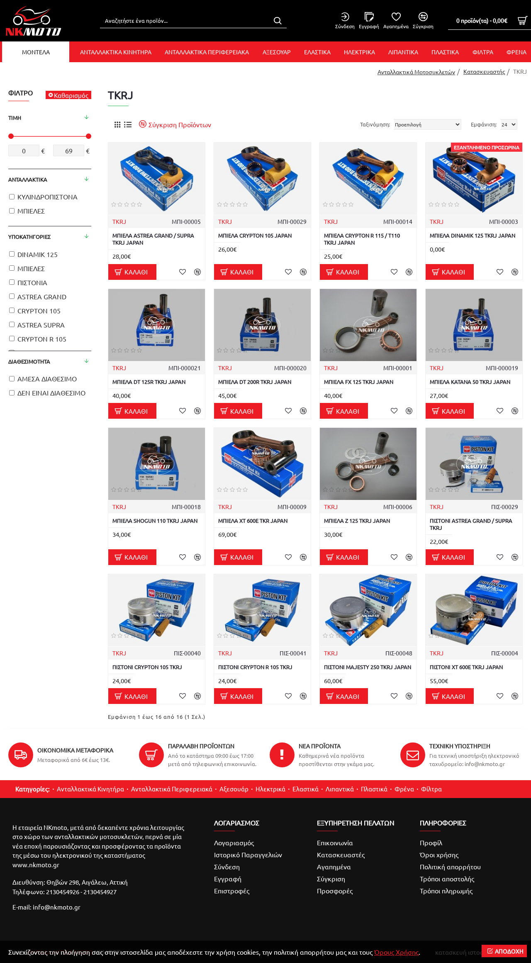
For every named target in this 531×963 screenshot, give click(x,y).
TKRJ (119, 221)
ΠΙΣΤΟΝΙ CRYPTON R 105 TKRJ (255, 667)
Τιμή (14, 117)
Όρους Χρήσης (396, 952)
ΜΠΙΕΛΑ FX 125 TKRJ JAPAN (358, 381)
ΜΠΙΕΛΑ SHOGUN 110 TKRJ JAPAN (154, 520)
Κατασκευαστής (484, 71)
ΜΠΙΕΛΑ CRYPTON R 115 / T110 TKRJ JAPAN (362, 239)
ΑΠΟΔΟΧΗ (509, 951)
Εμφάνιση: (484, 124)
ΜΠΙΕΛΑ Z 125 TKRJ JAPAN (357, 520)
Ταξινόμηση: (375, 124)
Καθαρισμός (71, 95)
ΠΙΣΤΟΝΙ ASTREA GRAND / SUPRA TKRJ (471, 524)
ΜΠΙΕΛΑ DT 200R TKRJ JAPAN (254, 381)
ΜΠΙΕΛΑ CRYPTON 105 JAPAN (255, 235)
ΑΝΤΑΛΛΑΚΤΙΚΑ (27, 179)
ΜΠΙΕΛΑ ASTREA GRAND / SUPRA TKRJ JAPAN (153, 239)
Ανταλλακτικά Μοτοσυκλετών (416, 71)
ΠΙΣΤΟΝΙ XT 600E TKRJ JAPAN (466, 667)
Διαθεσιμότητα (29, 361)
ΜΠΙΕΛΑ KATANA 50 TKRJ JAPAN (470, 381)
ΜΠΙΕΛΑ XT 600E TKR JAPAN (252, 520)
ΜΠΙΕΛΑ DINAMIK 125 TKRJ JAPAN (472, 235)
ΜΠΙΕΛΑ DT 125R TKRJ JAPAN (148, 381)
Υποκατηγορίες (29, 236)
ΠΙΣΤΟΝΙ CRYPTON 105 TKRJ (147, 667)
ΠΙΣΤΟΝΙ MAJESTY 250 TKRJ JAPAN (367, 667)
